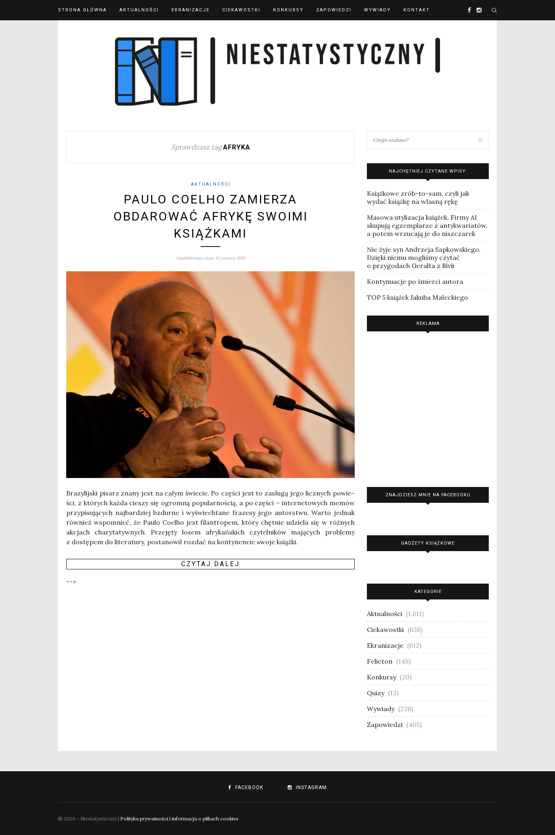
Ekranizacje (190, 10)
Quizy (375, 693)
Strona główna (82, 10)
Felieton (379, 661)
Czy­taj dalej (210, 564)
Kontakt (416, 10)
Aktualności (139, 10)
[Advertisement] (428, 407)
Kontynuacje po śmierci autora (415, 281)
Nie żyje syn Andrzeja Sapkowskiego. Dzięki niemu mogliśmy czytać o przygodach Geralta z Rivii (424, 257)
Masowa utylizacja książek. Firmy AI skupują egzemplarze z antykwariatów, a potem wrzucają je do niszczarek (427, 225)
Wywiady (377, 10)
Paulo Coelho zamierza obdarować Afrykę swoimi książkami (210, 216)
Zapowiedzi (333, 10)
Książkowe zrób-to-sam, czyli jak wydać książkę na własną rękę (418, 197)
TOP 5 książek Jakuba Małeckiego (417, 297)
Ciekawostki (241, 10)
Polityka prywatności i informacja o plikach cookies (179, 819)
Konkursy (288, 10)
